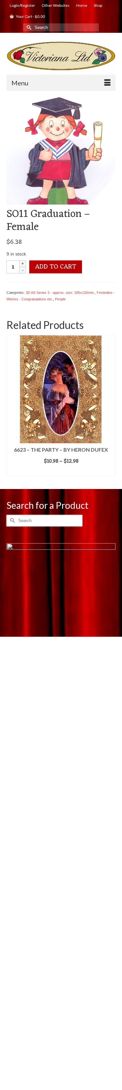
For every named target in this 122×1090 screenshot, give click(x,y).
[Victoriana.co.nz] (61, 56)
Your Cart (30, 16)
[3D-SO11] (61, 149)
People (60, 299)
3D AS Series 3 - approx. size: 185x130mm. (60, 292)
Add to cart (55, 267)
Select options (61, 471)
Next (109, 407)
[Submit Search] (28, 27)
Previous (12, 407)
